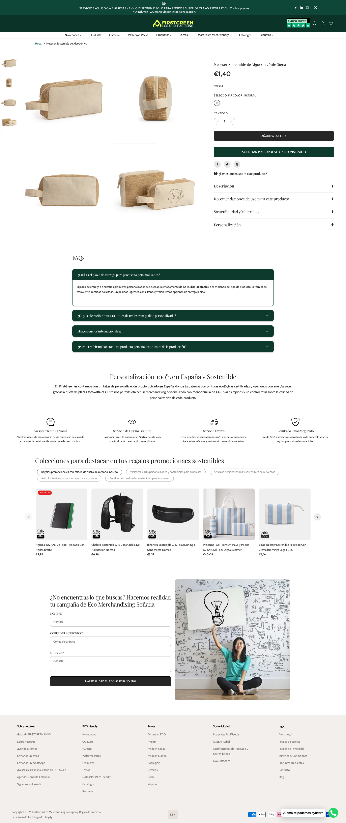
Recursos (265, 35)
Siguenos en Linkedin (29, 784)
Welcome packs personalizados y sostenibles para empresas (165, 472)
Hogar (38, 43)
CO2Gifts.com (221, 761)
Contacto (284, 770)
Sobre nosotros (26, 741)
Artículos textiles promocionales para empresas (69, 478)
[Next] (317, 516)
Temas (183, 35)
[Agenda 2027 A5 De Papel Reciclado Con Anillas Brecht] (61, 514)
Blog (281, 777)
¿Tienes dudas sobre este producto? (243, 174)
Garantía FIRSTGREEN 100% (34, 734)
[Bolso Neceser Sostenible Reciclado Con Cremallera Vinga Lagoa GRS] (285, 514)
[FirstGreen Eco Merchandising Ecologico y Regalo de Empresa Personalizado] (173, 23)
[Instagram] (307, 7)
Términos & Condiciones (293, 756)
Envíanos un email (28, 756)
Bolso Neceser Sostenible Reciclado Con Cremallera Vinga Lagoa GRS (282, 547)
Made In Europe (157, 756)
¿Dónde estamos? (27, 749)
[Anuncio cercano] (315, 7)
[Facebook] (295, 7)
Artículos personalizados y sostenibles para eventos (244, 472)
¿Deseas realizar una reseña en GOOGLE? (41, 770)
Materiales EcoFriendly (226, 734)
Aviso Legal (285, 734)
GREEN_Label (221, 741)
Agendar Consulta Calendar (33, 777)
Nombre (56, 613)
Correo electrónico (67, 633)
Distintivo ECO (157, 734)
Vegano (152, 784)
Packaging (154, 763)
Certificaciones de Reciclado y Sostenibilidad (230, 751)
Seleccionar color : (235, 95)
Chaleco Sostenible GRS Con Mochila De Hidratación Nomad (115, 547)
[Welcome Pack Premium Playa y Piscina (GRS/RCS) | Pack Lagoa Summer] (229, 514)
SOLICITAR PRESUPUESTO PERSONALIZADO (274, 152)
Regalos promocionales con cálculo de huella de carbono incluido (79, 472)
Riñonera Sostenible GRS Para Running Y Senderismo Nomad (171, 547)
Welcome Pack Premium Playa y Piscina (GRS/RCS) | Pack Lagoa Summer (226, 547)
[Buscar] (314, 23)
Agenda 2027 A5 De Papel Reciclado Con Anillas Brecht (60, 547)
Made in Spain (156, 749)
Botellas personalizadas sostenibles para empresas (140, 478)
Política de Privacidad (291, 749)
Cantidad (221, 113)
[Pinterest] (237, 164)
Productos (163, 35)
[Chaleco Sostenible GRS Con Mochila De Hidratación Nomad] (117, 514)
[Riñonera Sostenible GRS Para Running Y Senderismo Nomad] (173, 514)
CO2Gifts (95, 35)
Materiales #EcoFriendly (213, 35)
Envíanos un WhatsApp (31, 763)
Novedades (72, 35)
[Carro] (330, 23)
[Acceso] (322, 23)
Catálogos (245, 35)
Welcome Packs (138, 35)
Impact (152, 741)
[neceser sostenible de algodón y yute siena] (64, 98)
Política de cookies (289, 741)
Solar (151, 777)
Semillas (153, 770)
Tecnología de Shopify (40, 817)
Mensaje (57, 653)
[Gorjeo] (227, 164)
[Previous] (28, 516)
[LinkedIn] (301, 7)
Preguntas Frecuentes (291, 763)
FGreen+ (114, 35)
